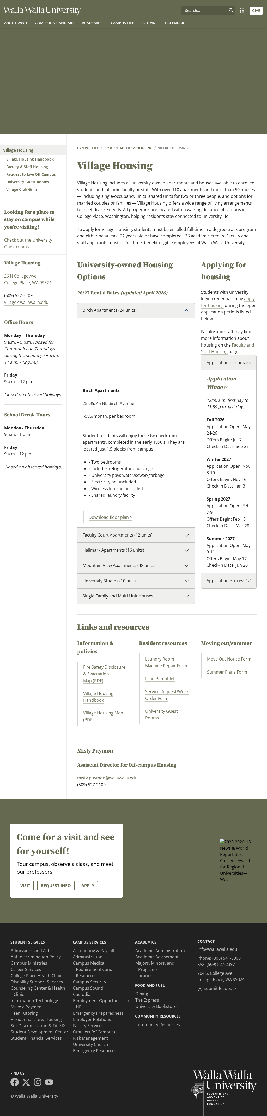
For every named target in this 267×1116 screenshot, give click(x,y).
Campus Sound (88, 988)
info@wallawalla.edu (217, 949)
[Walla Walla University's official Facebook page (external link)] (16, 1083)
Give (256, 10)
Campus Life (122, 22)
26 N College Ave (20, 276)
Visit (25, 886)
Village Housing (18, 150)
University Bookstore (156, 1006)
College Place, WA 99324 (27, 283)
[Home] (42, 11)
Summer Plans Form (227, 672)
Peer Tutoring (24, 1013)
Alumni (149, 22)
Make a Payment (27, 1007)
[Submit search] (231, 10)
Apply (87, 886)
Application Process (226, 580)
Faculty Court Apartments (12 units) (118, 535)
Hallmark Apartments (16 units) (113, 550)
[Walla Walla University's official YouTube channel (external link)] (50, 1083)
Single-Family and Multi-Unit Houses (118, 596)
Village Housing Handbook (30, 159)
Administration (87, 957)
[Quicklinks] (242, 10)
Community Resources (157, 1024)
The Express (147, 1000)
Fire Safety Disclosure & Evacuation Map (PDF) (104, 673)
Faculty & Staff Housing (27, 166)
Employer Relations (92, 1019)
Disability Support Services (37, 982)
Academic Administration (160, 950)
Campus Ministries (29, 963)
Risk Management (90, 1038)
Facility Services (88, 1025)
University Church (90, 1044)
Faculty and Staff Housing (227, 348)
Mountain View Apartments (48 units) (119, 565)
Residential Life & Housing (128, 147)
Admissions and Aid (54, 22)
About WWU (15, 22)
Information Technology (34, 1000)
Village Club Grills (21, 189)
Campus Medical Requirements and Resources (92, 969)
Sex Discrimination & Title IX (38, 1025)
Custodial (82, 994)
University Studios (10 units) (110, 581)
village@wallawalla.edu (26, 302)
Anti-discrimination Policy (36, 957)
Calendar (174, 22)
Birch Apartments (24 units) (110, 310)
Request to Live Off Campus (31, 174)
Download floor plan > (110, 517)
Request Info (56, 886)
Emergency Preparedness (98, 1013)
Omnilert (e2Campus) (94, 1032)
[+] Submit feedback (217, 988)
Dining (141, 994)
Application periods (226, 363)
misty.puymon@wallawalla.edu (107, 778)
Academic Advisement (157, 957)
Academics (92, 22)
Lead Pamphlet (160, 678)
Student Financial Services (36, 1038)
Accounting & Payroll (93, 950)
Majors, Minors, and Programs (154, 966)
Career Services (26, 969)
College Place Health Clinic (36, 975)
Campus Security (89, 982)
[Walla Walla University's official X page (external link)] (27, 1083)
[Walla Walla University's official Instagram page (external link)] (39, 1083)
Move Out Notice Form (229, 659)
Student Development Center (39, 1032)
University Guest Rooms (27, 181)
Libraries (144, 975)
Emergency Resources (95, 1050)
